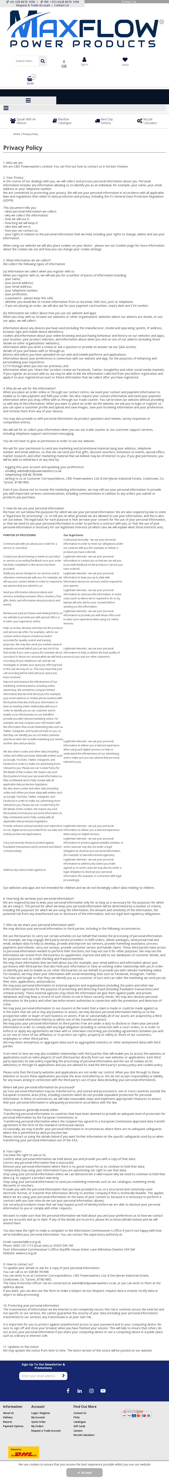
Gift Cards (79, 1426)
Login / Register (40, 1413)
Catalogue (80, 1421)
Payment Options (13, 1426)
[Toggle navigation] (28, 100)
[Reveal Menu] (84, 108)
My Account (38, 1417)
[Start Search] (43, 61)
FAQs (77, 1417)
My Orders (37, 1426)
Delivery (8, 1417)
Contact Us (80, 1413)
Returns (7, 1421)
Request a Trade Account (46, 1430)
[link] (68, 1390)
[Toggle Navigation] (84, 108)
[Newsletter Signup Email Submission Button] (63, 1376)
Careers (78, 1430)
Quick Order (38, 1421)
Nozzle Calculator (84, 1435)
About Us (8, 1413)
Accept (86, 1473)
